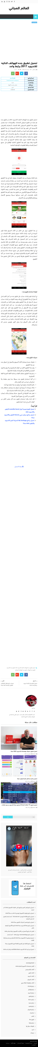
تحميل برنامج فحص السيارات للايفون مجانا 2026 (22, 922)
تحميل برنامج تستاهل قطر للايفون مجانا (27, 779)
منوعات (32, 1033)
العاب (32, 1016)
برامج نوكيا (31, 1023)
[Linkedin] (27, 711)
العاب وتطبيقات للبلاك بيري (27, 983)
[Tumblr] (21, 711)
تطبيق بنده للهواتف (31, 670)
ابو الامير (34, 69)
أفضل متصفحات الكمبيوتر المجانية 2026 (25, 966)
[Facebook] (32, 711)
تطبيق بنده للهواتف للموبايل (21, 670)
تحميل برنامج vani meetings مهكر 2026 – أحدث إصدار (20, 934)
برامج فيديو (31, 1006)
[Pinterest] (25, 711)
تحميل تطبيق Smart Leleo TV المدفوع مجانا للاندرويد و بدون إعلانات (19, 805)
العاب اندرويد (31, 976)
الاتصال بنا (34, 1045)
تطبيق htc (31, 1019)
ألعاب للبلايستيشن (29, 969)
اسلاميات (32, 1013)
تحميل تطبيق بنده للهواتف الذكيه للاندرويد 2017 (25, 667)
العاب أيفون (31, 973)
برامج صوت (31, 1003)
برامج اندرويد (34, 22)
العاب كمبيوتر (30, 979)
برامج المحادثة (31, 986)
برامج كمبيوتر (31, 1009)
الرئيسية (35, 1043)
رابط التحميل (18, 467)
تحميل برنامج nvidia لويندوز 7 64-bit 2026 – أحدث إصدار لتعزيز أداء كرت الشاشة (18, 918)
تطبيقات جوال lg (30, 1026)
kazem (34, 754)
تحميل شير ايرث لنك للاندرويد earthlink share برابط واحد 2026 (18, 949)
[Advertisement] (19, 43)
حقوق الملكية (13, 1043)
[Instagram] (29, 711)
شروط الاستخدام (20, 1043)
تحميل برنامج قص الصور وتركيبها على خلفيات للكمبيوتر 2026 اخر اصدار (18, 909)
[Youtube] (16, 711)
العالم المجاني (19, 8)
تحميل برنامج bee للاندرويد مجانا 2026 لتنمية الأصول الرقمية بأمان (19, 927)
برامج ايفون (31, 996)
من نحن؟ (7, 1043)
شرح (33, 1029)
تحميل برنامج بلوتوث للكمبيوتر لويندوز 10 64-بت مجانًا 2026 (19, 913)
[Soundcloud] (23, 711)
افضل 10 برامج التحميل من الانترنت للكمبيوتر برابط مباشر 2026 (19, 931)
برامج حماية (31, 999)
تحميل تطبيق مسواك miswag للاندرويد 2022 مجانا (24, 751)
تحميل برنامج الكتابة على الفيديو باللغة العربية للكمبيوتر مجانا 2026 (19, 945)
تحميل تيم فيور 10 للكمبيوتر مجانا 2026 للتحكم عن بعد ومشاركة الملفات (18, 939)
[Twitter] (18, 711)
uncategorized (30, 963)
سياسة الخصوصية (29, 1043)
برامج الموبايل (31, 989)
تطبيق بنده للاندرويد (11, 667)
